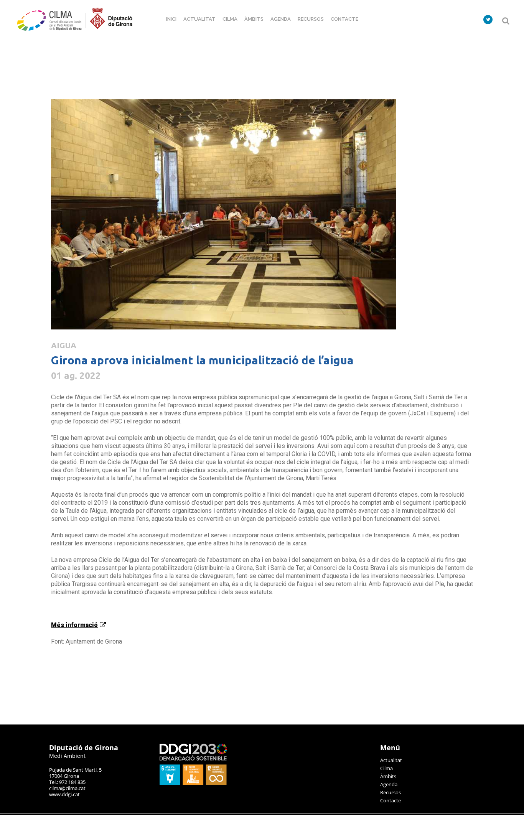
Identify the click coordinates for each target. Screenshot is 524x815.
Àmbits (388, 776)
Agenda (388, 784)
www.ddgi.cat (64, 794)
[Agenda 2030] (193, 783)
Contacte (390, 800)
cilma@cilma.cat (67, 788)
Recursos (390, 792)
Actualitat (391, 760)
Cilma (386, 768)
